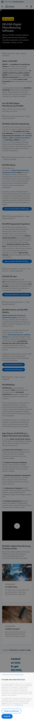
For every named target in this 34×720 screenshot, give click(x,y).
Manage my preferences (11, 711)
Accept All (7, 716)
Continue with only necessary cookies (13, 674)
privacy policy (19, 705)
